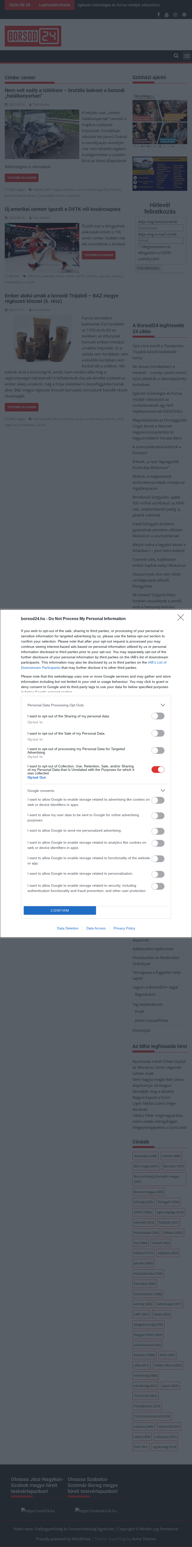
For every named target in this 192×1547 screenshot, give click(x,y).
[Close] (182, 619)
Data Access (96, 928)
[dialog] (96, 773)
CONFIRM (60, 910)
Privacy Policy (124, 928)
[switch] (158, 716)
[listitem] (96, 705)
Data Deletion (67, 928)
